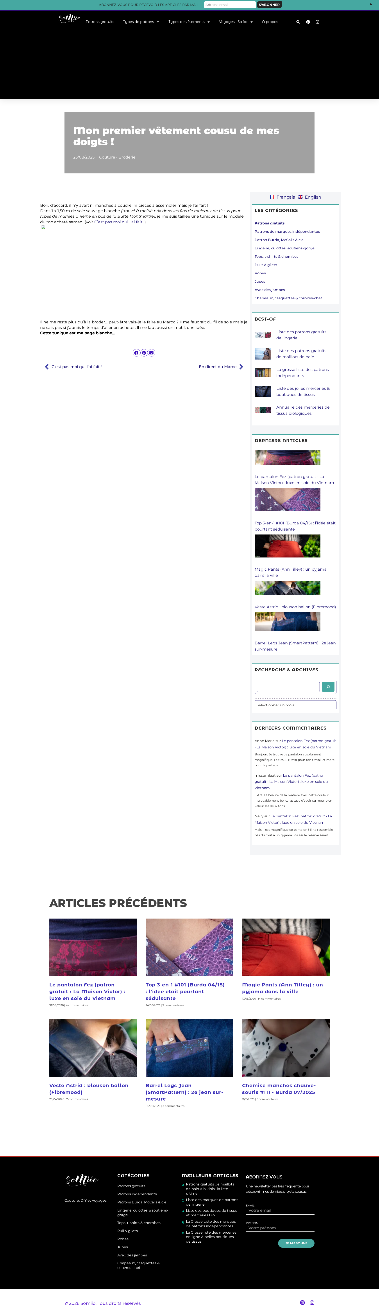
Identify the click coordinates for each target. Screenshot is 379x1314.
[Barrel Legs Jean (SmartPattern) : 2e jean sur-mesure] (287, 626)
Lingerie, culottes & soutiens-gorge (142, 1212)
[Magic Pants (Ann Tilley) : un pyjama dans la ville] (287, 550)
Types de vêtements (186, 22)
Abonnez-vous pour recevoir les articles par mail (149, 5)
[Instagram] (312, 1302)
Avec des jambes (270, 290)
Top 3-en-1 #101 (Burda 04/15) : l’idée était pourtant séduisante (185, 991)
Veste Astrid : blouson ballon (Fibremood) (295, 607)
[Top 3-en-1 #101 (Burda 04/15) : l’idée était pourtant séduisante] (287, 504)
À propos (270, 22)
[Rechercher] (328, 687)
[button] (298, 22)
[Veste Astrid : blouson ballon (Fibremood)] (287, 592)
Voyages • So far (233, 22)
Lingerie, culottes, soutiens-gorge (285, 248)
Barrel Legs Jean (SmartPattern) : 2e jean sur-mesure (184, 1092)
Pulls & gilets (266, 265)
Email (250, 1205)
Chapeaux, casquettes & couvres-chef (288, 298)
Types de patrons (138, 22)
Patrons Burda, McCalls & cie (141, 1202)
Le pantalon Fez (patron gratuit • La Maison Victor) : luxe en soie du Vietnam (291, 781)
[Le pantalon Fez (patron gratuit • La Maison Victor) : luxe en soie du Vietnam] (287, 462)
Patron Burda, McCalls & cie (279, 240)
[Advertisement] (189, 66)
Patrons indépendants (137, 1194)
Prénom (252, 1223)
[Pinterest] (302, 1302)
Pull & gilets (127, 1231)
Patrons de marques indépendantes (287, 231)
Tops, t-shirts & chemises (276, 256)
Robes (260, 273)
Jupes (260, 281)
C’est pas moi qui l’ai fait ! (119, 222)
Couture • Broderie (117, 157)
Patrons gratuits (100, 22)
